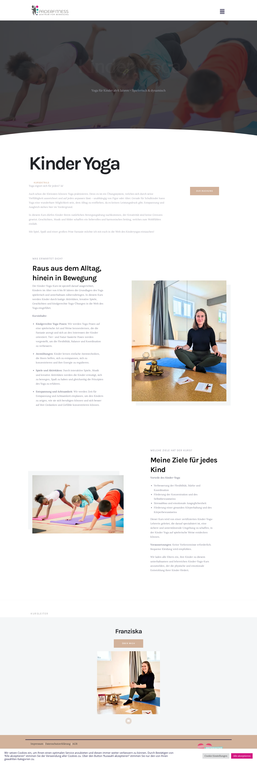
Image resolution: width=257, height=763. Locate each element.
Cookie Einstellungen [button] (216, 755)
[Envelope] (128, 721)
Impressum (37, 743)
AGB (75, 743)
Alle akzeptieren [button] (242, 755)
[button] (161, 11)
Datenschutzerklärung (57, 743)
